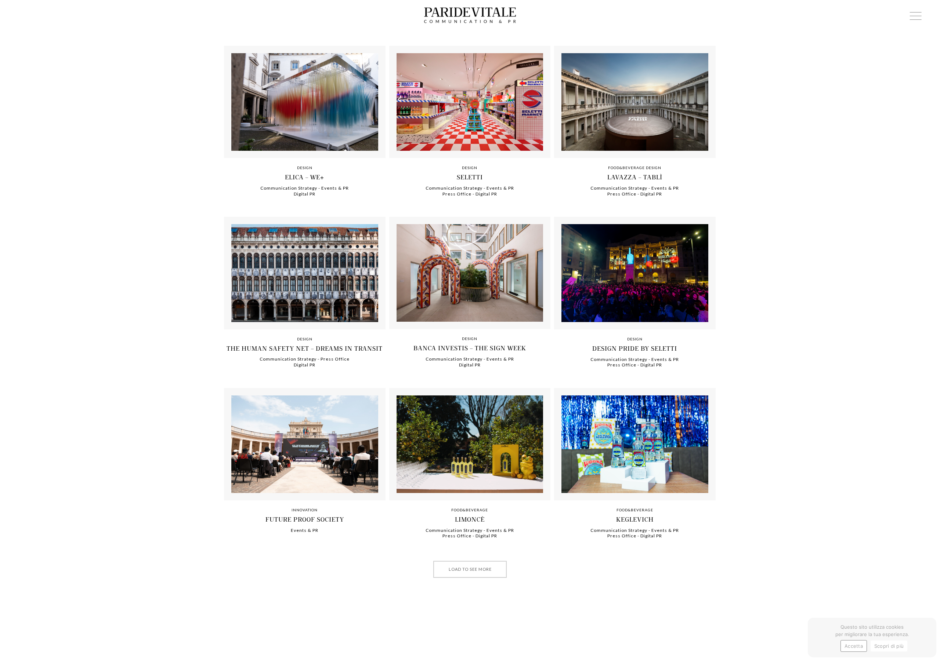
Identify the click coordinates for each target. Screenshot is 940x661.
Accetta (854, 646)
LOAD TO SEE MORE (470, 569)
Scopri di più (889, 646)
